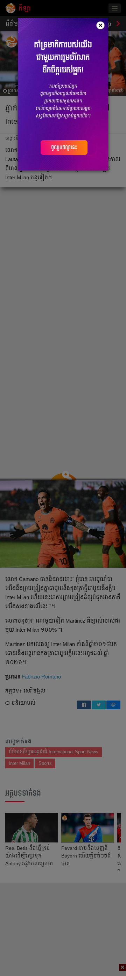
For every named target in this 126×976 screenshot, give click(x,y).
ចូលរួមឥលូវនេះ (64, 147)
